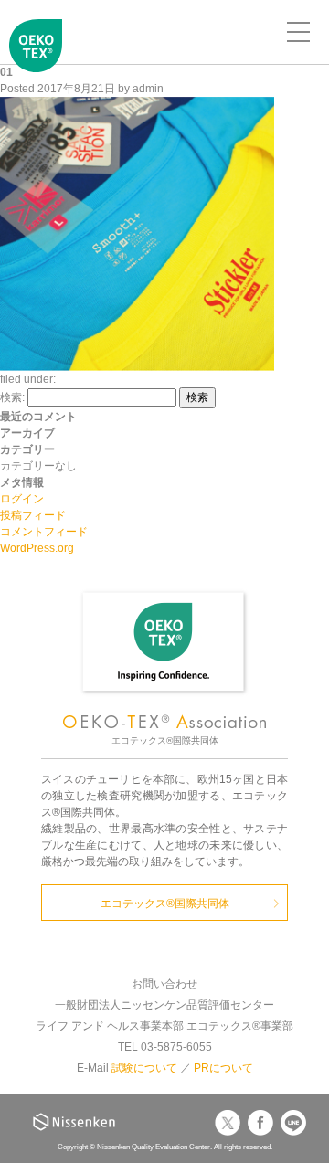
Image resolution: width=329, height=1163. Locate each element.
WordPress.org (37, 548)
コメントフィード (44, 531)
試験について (144, 1068)
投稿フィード (33, 515)
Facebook (260, 1123)
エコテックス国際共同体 (36, 60)
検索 (197, 397)
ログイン (22, 498)
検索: (12, 397)
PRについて (223, 1068)
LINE (293, 1123)
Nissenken (74, 1122)
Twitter (227, 1123)
